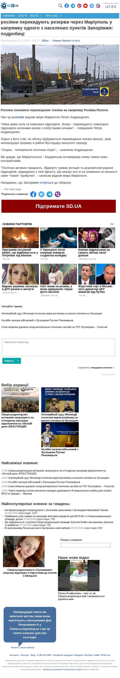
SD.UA (42, 655)
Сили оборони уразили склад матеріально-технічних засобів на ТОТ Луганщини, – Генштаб (54, 327)
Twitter (96, 655)
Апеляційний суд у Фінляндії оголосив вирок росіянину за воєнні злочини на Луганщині (51, 313)
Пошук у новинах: (71, 540)
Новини (9, 15)
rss (108, 655)
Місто (33, 16)
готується (47, 182)
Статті (22, 15)
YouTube (88, 655)
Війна (45, 40)
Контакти (14, 655)
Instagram (68, 655)
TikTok (103, 655)
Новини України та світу (66, 40)
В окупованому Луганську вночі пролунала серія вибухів (37, 528)
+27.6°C (110, 6)
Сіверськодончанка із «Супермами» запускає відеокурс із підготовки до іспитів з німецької (30, 573)
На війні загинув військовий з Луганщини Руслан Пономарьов (37, 320)
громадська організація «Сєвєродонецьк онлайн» (62, 669)
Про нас (51, 16)
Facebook (58, 655)
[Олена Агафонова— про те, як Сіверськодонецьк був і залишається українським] (79, 590)
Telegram (78, 655)
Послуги (25, 655)
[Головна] (10, 5)
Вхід (33, 655)
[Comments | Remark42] (58, 357)
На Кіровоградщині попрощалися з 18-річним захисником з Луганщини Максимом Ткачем (56, 510)
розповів (18, 117)
